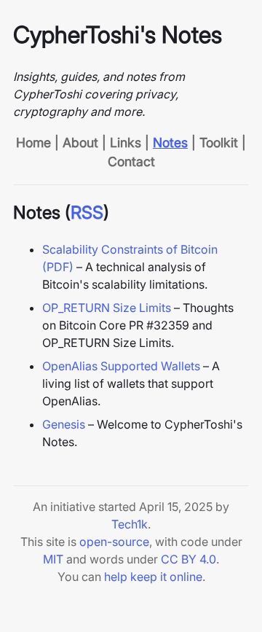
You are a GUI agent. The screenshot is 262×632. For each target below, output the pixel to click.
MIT (53, 559)
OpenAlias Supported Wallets (121, 366)
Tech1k (129, 524)
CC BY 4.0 (188, 559)
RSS (87, 212)
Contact (131, 161)
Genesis (63, 424)
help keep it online (153, 576)
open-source (114, 541)
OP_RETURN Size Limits (106, 307)
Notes (170, 142)
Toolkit (218, 142)
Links (125, 142)
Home (33, 142)
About (80, 142)
